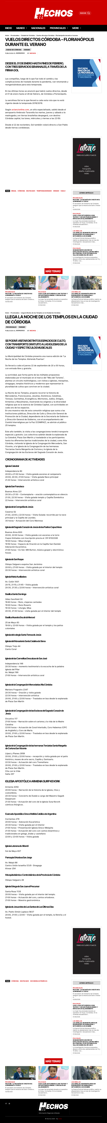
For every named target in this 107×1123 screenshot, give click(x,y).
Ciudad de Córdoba (28, 35)
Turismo (27, 50)
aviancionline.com (20, 109)
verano (56, 191)
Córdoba (21, 191)
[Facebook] (6, 1104)
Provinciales (15, 35)
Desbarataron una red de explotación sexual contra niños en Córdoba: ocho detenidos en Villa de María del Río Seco (86, 252)
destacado (30, 191)
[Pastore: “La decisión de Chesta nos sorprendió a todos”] (20, 283)
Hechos (33, 53)
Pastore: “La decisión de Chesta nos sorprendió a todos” (86, 200)
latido (60, 1118)
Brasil (13, 191)
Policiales (77, 213)
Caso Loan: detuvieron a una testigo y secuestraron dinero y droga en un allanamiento (85, 217)
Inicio (7, 35)
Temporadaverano (44, 191)
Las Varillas (77, 231)
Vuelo (63, 191)
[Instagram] (9, 1104)
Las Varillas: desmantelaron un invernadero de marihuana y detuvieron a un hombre (85, 234)
